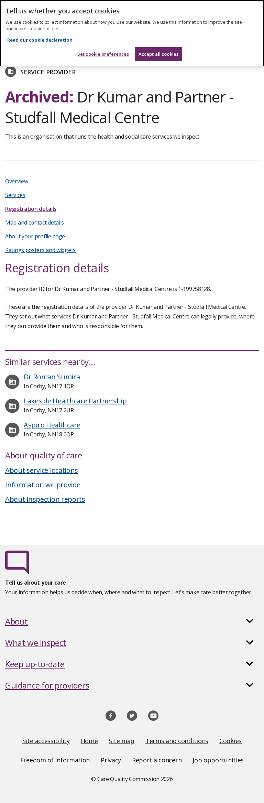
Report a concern (157, 760)
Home (89, 741)
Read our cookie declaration (40, 40)
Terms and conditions (176, 741)
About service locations (41, 470)
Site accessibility (46, 741)
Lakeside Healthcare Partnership (75, 400)
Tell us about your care (35, 582)
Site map (121, 741)
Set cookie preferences (103, 54)
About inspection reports (45, 499)
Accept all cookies (158, 54)
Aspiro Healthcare (52, 425)
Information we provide (42, 484)
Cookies (230, 741)
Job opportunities (218, 760)
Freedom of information (55, 760)
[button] (132, 621)
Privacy (111, 760)
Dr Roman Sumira (52, 376)
